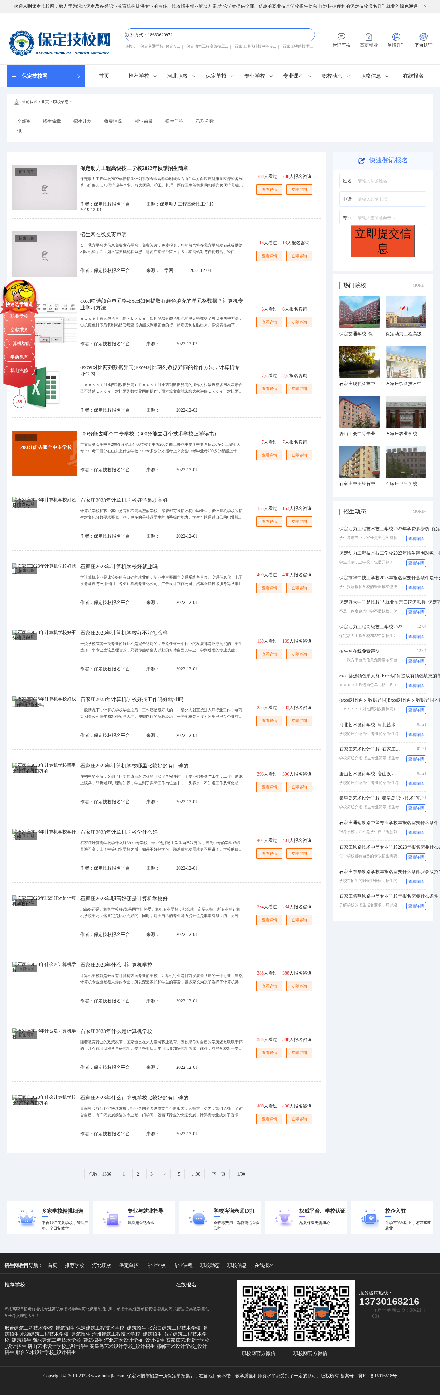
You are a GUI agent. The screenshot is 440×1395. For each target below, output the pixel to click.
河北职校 (177, 76)
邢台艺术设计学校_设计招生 (45, 1352)
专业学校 (254, 76)
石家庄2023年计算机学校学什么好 (119, 832)
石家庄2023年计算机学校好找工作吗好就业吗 (131, 699)
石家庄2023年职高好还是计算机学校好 (124, 898)
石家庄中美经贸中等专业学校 (368, 483)
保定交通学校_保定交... (160, 46)
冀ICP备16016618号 (377, 1375)
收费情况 (113, 121)
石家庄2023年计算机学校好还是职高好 (124, 500)
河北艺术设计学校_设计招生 (135, 1340)
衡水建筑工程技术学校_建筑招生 (68, 1340)
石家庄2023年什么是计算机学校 (116, 1031)
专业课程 (293, 76)
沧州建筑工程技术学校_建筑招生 (127, 1334)
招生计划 (82, 121)
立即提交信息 (383, 241)
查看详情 (269, 189)
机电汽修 (19, 370)
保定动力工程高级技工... (207, 46)
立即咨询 (299, 189)
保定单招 (216, 76)
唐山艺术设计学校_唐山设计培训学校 (376, 773)
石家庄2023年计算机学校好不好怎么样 (124, 633)
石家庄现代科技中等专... (255, 46)
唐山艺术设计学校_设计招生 (59, 1346)
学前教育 (19, 357)
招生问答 (174, 121)
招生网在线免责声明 (103, 234)
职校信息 (370, 76)
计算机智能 (19, 343)
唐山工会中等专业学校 (361, 433)
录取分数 (205, 121)
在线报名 (413, 76)
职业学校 (19, 316)
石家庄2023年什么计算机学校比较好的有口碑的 (134, 1097)
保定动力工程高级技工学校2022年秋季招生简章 (134, 168)
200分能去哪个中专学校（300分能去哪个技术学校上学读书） (149, 433)
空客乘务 (19, 329)
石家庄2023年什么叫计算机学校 (116, 965)
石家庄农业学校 (401, 433)
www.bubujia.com (107, 1375)
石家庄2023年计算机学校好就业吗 (119, 566)
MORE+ (419, 285)
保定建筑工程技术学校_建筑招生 (112, 1328)
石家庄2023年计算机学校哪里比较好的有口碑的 (134, 765)
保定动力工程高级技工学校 (413, 333)
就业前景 (144, 121)
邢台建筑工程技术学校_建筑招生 (40, 1328)
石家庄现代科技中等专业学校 (368, 383)
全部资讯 (24, 126)
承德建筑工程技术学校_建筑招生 (56, 1334)
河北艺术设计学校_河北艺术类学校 (374, 724)
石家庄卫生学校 (401, 483)
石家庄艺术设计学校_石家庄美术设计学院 (381, 749)
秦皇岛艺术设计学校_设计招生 (123, 1346)
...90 (196, 1174)
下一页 (218, 1174)
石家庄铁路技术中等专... (303, 46)
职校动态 (332, 76)
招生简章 (52, 121)
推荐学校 (139, 76)
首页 (104, 76)
